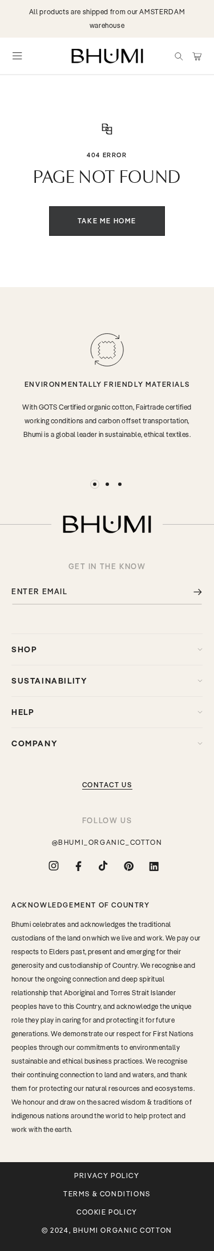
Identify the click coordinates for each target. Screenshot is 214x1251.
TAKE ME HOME (107, 220)
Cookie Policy (107, 1212)
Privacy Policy (106, 1175)
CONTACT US (107, 784)
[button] (178, 56)
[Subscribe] (189, 591)
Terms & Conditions (107, 1194)
